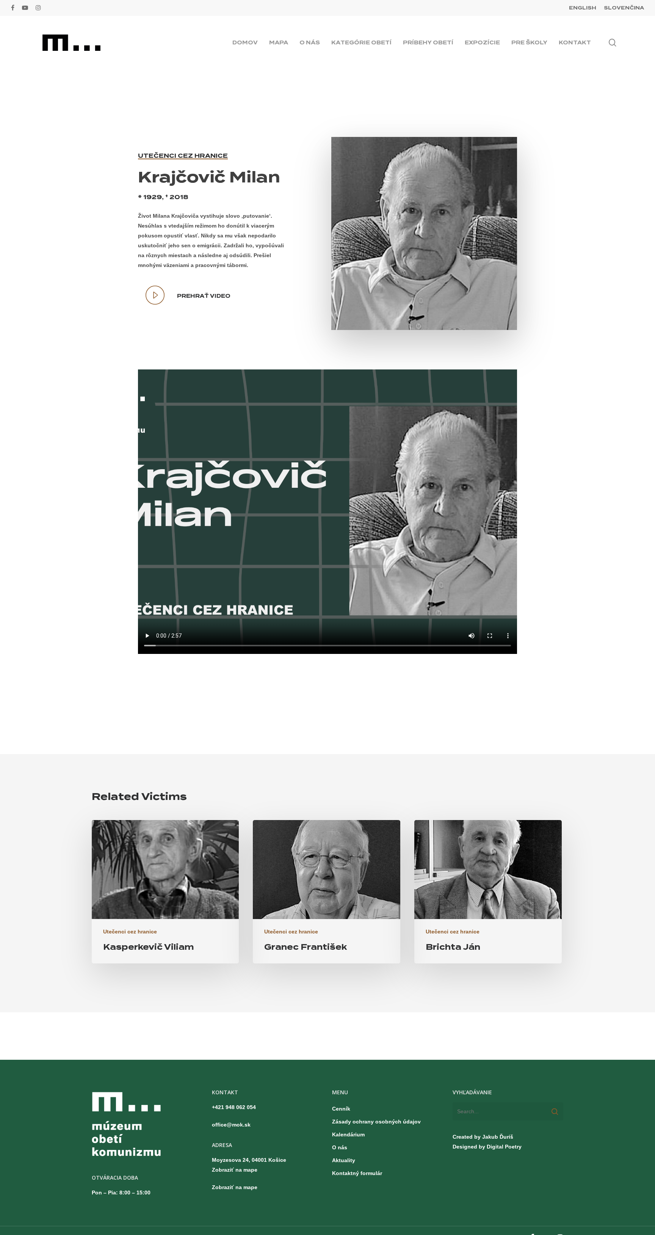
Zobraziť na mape (234, 1170)
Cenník (341, 1109)
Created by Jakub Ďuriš (483, 1137)
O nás (339, 1147)
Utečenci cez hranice (130, 932)
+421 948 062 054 (234, 1107)
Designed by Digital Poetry (487, 1147)
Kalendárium (348, 1134)
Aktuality (343, 1160)
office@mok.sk (231, 1125)
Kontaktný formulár (357, 1173)
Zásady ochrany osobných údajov (376, 1122)
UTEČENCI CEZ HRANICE (183, 156)
